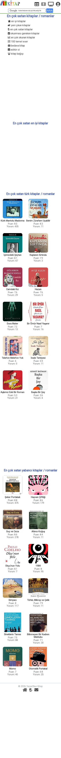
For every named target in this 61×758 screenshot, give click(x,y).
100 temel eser (19, 41)
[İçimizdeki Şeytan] (12, 243)
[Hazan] (38, 277)
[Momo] (12, 657)
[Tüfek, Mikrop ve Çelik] (38, 588)
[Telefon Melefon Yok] (12, 346)
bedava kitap (17, 45)
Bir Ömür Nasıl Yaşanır (38, 323)
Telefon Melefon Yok (12, 358)
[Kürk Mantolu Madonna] (12, 209)
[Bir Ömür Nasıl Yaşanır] (38, 312)
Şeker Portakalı (12, 497)
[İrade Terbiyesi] (38, 346)
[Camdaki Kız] (12, 277)
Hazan (38, 289)
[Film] (43, 4)
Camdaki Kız (12, 289)
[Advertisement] (30, 88)
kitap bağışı (16, 53)
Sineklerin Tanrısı (12, 634)
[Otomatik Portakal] (38, 657)
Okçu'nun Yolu (12, 565)
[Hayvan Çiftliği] (38, 485)
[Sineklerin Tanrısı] (12, 623)
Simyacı (13, 600)
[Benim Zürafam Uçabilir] (38, 209)
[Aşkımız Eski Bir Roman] (12, 380)
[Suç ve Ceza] (12, 520)
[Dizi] (51, 4)
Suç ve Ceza (12, 531)
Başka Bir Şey (38, 392)
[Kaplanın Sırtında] (38, 243)
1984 (38, 565)
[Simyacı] (12, 588)
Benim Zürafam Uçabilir (38, 220)
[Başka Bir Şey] (38, 380)
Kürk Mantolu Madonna (12, 220)
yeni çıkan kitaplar (20, 25)
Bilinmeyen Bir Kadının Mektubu (38, 635)
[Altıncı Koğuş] (38, 520)
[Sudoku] (37, 4)
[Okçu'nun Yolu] (12, 554)
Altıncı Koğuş (38, 531)
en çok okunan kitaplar (22, 37)
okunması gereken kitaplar (24, 33)
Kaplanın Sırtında (38, 255)
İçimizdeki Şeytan (12, 255)
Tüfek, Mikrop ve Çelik (38, 600)
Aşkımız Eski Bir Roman (12, 392)
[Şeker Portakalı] (12, 485)
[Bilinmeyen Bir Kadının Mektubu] (38, 623)
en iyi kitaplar (18, 21)
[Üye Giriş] (58, 4)
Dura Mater (12, 323)
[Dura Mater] (12, 312)
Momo (12, 668)
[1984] (38, 554)
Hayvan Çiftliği (38, 497)
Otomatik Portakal (38, 668)
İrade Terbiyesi (38, 358)
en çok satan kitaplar (21, 29)
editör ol (15, 49)
